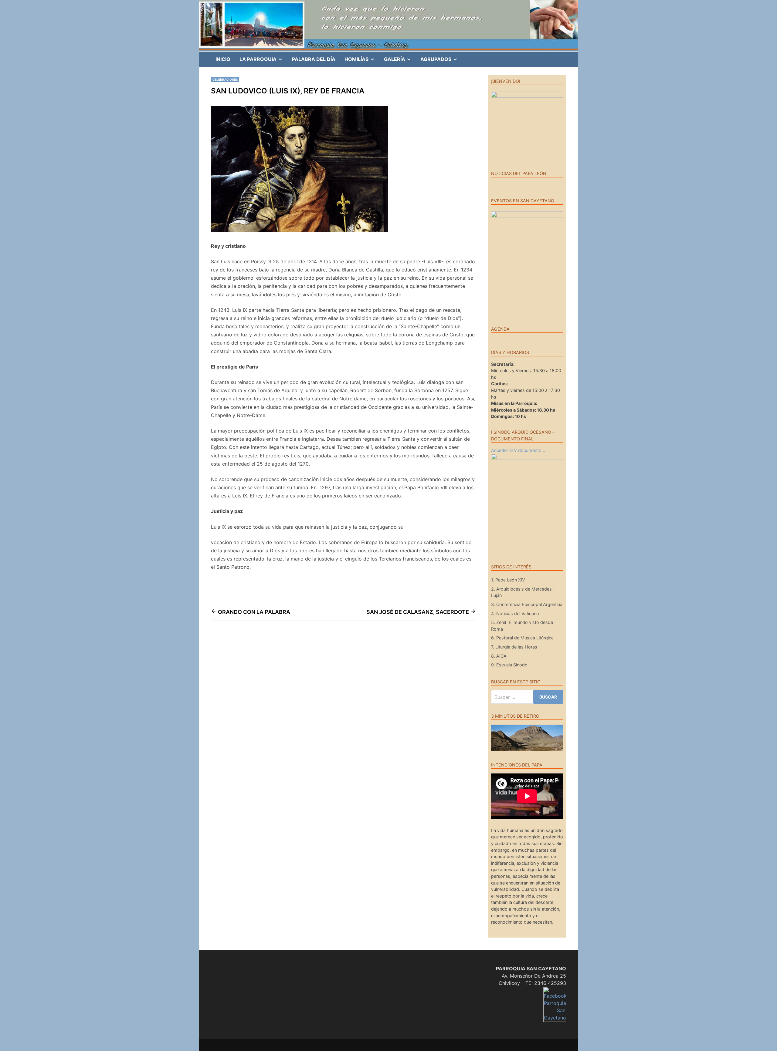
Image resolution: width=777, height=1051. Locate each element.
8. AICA (499, 656)
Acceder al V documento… (518, 450)
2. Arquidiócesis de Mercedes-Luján (522, 592)
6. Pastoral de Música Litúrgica (522, 637)
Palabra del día (313, 59)
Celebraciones (225, 79)
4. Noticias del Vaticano (515, 613)
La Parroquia (263, 61)
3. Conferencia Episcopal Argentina (526, 604)
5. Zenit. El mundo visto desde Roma (522, 626)
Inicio (222, 59)
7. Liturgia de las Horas (514, 646)
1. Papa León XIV (508, 579)
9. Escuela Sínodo (509, 664)
